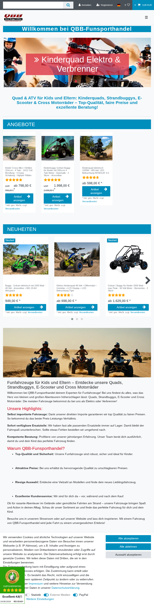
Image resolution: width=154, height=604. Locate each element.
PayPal (83, 594)
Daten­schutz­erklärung (65, 587)
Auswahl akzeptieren (128, 554)
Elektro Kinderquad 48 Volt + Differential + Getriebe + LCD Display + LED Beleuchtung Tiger (76, 288)
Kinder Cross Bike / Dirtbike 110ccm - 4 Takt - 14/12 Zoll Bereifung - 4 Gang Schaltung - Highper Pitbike (18, 172)
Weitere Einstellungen (40, 599)
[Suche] (68, 5)
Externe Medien (60, 594)
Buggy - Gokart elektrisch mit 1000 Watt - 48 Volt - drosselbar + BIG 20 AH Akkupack (25, 288)
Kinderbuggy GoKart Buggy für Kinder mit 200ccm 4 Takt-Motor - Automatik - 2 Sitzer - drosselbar (57, 172)
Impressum (36, 583)
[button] (15, 62)
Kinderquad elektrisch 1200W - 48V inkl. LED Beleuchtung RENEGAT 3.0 (95, 170)
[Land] (118, 5)
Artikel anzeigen (19, 198)
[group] (19, 148)
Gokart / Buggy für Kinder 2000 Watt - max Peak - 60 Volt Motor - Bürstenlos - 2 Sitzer (128, 288)
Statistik (36, 594)
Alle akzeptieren (128, 538)
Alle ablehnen (128, 546)
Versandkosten (12, 208)
